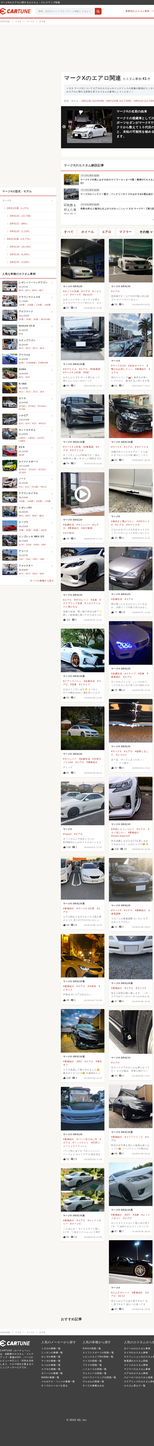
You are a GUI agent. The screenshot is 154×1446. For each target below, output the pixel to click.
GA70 (44, 530)
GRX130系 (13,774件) (118, 101)
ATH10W (45, 319)
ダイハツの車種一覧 (52, 1373)
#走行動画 (86, 528)
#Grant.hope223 (120, 836)
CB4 (42, 559)
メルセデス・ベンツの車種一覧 (58, 1381)
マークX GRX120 (72, 286)
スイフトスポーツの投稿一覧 (98, 1352)
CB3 (35, 559)
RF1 (21, 348)
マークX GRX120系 (122, 983)
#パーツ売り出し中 (87, 1139)
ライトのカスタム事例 (136, 1365)
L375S (40, 438)
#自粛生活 (68, 524)
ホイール (87, 231)
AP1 (21, 377)
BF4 (28, 290)
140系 (22, 305)
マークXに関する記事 (90, 175)
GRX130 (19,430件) (92, 101)
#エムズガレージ (120, 1292)
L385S (22, 441)
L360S (31, 438)
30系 (35, 319)
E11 (21, 487)
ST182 (22, 406)
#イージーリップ (134, 1137)
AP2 (28, 377)
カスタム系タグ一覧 (135, 1385)
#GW (86, 372)
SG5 (34, 573)
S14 (27, 423)
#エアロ (85, 291)
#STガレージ (81, 600)
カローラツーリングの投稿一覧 (99, 1377)
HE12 (43, 487)
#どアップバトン (72, 681)
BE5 (21, 516)
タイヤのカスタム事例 (136, 1352)
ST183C (42, 406)
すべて (68, 231)
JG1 (21, 392)
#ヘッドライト (81, 1142)
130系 (22, 501)
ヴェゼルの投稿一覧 (93, 1381)
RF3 (35, 348)
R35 (21, 334)
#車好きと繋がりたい (122, 521)
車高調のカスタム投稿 (136, 1361)
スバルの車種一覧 (50, 1365)
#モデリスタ (70, 369)
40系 (21, 363)
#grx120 (88, 294)
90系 (35, 530)
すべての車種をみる (93, 1385)
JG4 (42, 392)
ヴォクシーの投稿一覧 (95, 1373)
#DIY (79, 1061)
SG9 (42, 573)
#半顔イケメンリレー (122, 829)
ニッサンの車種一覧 (52, 1352)
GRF (43, 545)
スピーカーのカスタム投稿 (138, 1377)
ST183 (31, 406)
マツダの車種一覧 (50, 1361)
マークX (115, 361)
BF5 (34, 290)
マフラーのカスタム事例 (137, 1369)
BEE (34, 516)
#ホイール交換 (71, 291)
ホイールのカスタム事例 (137, 1348)
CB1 (21, 559)
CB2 (28, 559)
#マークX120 (118, 365)
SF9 (28, 573)
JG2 (28, 392)
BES (41, 516)
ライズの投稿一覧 (92, 1361)
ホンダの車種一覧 (50, 1356)
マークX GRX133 (121, 1057)
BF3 (21, 290)
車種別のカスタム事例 (137, 11)
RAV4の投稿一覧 (92, 1348)
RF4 (42, 348)
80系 (28, 530)
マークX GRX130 (121, 286)
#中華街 (92, 986)
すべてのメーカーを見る (54, 1385)
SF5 (21, 573)
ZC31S (32, 469)
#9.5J (121, 1296)
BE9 (28, 516)
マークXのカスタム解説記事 (84, 165)
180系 (48, 305)
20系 (28, 319)
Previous (64, 127)
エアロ (106, 231)
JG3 (35, 392)
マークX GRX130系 (74, 364)
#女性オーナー (136, 365)
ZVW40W (31, 363)
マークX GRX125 (121, 594)
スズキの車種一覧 (50, 1369)
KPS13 (42, 423)
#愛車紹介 (140, 369)
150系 (30, 305)
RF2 (28, 348)
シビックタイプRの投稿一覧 (98, 1356)
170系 (39, 305)
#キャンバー (83, 524)
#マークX (75, 294)
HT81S (22, 469)
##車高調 (95, 369)
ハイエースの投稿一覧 (95, 1369)
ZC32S (41, 469)
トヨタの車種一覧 (50, 1348)
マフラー (125, 231)
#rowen (67, 834)
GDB (28, 545)
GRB (36, 545)
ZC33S (22, 472)
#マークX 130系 (72, 372)
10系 (21, 319)
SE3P (21, 455)
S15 (34, 423)
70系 (21, 530)
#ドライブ (130, 673)
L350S (22, 438)
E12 (27, 487)
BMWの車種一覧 (50, 1377)
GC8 (21, 545)
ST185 (22, 409)
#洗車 (94, 600)
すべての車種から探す (42, 580)
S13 (21, 423)
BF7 (41, 290)
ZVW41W (43, 363)
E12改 (35, 487)
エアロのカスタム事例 (136, 1373)
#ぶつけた (121, 754)
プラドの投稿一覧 (92, 1365)
